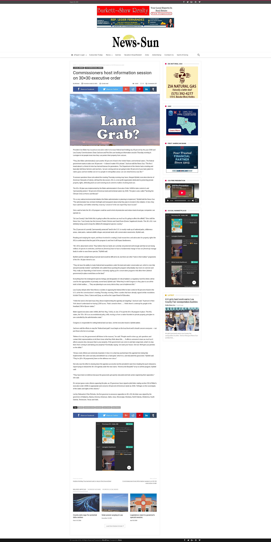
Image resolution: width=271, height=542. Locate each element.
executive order (89, 407)
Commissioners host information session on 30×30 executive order (139, 481)
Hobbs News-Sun (170, 305)
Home (74, 65)
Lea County (107, 407)
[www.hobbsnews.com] (135, 33)
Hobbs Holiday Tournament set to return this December (92, 480)
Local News (82, 65)
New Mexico (116, 407)
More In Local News (110, 489)
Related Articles (79, 489)
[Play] (168, 200)
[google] (126, 89)
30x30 (80, 407)
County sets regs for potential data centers (85, 516)
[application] (182, 193)
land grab (99, 407)
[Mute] (193, 200)
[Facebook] (183, 2)
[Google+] (191, 2)
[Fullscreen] (196, 200)
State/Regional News (93, 68)
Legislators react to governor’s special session (142, 516)
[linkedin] (146, 89)
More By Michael (94, 489)
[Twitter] (187, 2)
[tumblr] (153, 89)
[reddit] (133, 89)
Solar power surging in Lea (112, 515)
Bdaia (120, 540)
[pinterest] (139, 89)
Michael (77, 83)
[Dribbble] (195, 2)
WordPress (105, 540)
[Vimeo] (199, 2)
